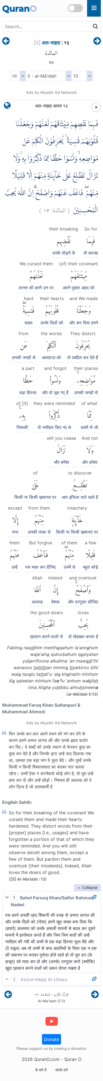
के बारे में (40, 1069)
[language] (7, 106)
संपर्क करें (61, 1069)
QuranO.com (47, 1059)
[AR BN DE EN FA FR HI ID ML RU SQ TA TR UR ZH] (18, 76)
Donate (51, 1039)
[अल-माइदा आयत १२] (6, 41)
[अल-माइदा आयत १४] (97, 41)
